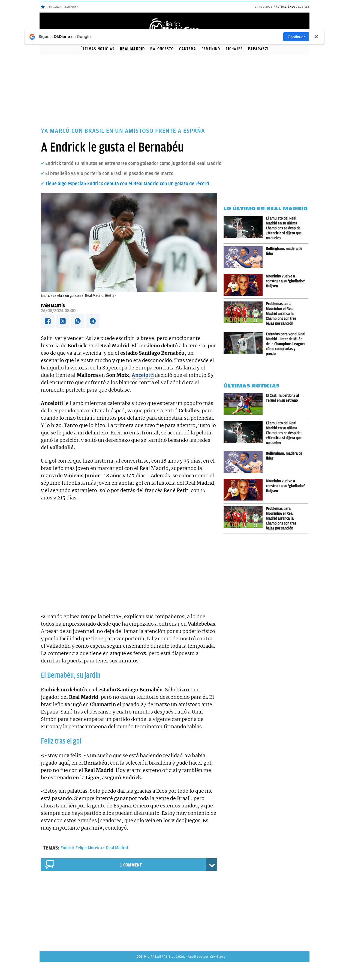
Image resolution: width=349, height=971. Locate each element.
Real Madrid (132, 48)
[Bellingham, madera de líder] (245, 257)
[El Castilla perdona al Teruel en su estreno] (245, 404)
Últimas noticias (97, 48)
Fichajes (234, 48)
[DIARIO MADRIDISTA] (174, 19)
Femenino (210, 48)
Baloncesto (162, 48)
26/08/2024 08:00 (58, 310)
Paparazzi (258, 48)
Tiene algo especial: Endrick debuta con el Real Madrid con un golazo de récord (127, 183)
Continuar (296, 36)
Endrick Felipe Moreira (81, 847)
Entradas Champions (63, 6)
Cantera (187, 48)
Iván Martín (53, 305)
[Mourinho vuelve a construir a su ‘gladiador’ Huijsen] (245, 285)
